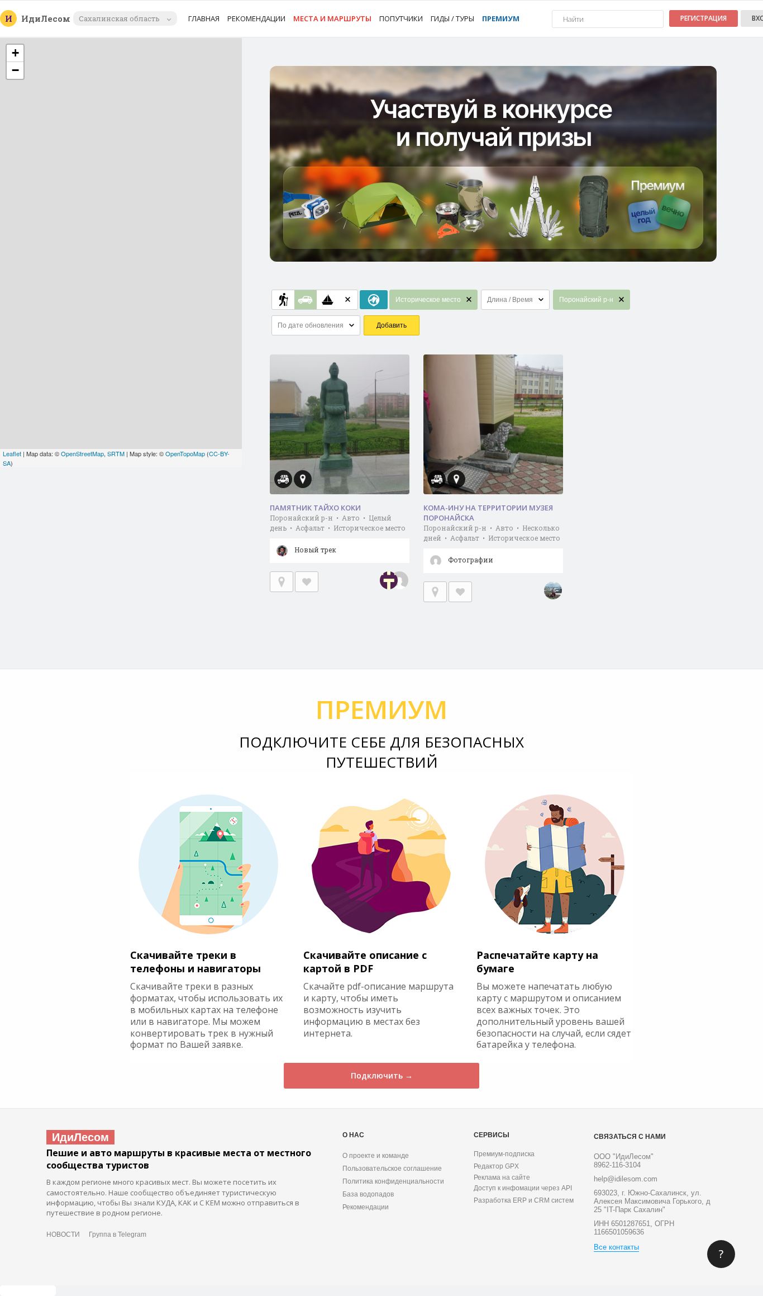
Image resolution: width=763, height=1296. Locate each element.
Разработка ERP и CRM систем (524, 1200)
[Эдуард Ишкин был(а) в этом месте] (399, 580)
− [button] (15, 70)
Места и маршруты (332, 18)
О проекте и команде (375, 1156)
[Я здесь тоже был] (281, 581)
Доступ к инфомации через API (523, 1188)
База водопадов (368, 1194)
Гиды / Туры (452, 18)
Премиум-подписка (504, 1154)
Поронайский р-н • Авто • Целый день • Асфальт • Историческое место (338, 533)
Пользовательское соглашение (392, 1168)
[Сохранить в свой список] (306, 581)
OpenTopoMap (185, 453)
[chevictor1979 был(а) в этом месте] (389, 580)
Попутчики (401, 18)
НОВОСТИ (63, 1234)
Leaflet (12, 453)
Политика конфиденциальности (393, 1181)
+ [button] (15, 53)
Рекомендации (256, 18)
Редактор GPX (496, 1166)
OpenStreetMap (82, 453)
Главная (204, 18)
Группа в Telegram (117, 1234)
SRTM (116, 453)
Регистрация (703, 18)
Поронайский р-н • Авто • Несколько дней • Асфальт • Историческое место (491, 543)
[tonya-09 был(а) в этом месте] (553, 590)
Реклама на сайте (502, 1177)
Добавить (391, 325)
